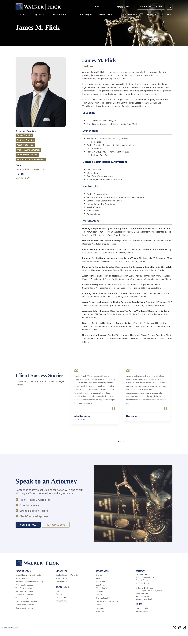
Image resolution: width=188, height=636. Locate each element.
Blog (97, 6)
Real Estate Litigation (24, 608)
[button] (118, 441)
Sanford (99, 578)
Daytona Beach (102, 598)
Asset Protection (22, 578)
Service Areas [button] (150, 14)
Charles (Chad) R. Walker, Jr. (67, 575)
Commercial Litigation (24, 594)
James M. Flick (61, 578)
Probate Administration (25, 584)
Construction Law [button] (127, 14)
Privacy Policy (61, 600)
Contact (168, 14)
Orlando (99, 575)
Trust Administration (24, 588)
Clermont (99, 591)
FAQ (108, 6)
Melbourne (100, 608)
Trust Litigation (22, 598)
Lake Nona (100, 584)
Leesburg (99, 594)
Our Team (20, 14)
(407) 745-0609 (124, 6)
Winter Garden (101, 588)
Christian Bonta (62, 581)
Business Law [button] (105, 14)
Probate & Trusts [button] (59, 14)
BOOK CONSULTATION (151, 7)
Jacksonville (100, 611)
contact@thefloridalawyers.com (30, 169)
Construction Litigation (25, 604)
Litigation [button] (38, 14)
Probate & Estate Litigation (26, 601)
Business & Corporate (24, 591)
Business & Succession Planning (29, 581)
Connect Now (28, 525)
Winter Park (100, 581)
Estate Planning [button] (83, 14)
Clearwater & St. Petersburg (107, 601)
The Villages (100, 604)
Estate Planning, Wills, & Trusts (28, 575)
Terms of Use (61, 597)
